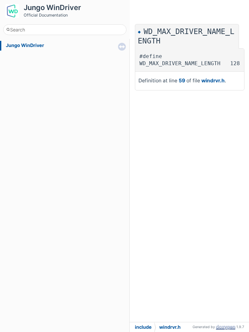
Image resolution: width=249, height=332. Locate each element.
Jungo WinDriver (25, 45)
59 (182, 80)
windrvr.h (213, 80)
